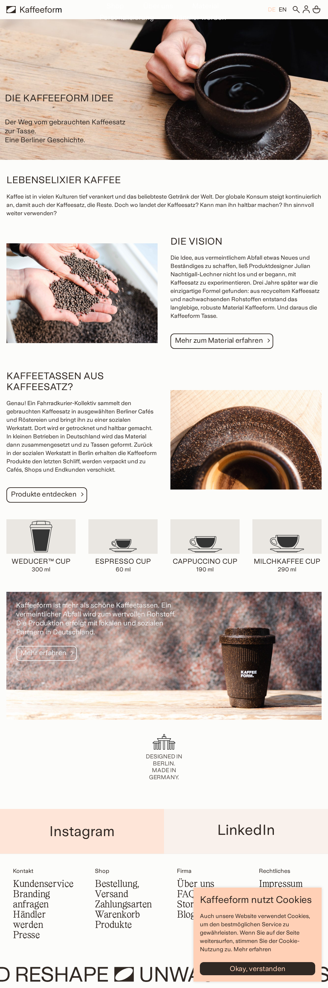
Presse (26, 935)
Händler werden (199, 17)
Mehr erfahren (252, 949)
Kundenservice (43, 884)
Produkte (113, 925)
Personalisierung (126, 17)
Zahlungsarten (123, 904)
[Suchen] (296, 9)
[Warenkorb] (316, 9)
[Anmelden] (306, 9)
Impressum (281, 884)
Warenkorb (117, 915)
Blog (186, 915)
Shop (115, 6)
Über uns (158, 6)
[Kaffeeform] (34, 9)
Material (205, 6)
